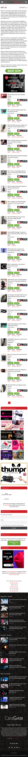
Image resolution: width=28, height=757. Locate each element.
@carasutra (14, 583)
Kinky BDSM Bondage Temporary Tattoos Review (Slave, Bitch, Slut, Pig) (17, 233)
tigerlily (9, 204)
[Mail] (14, 747)
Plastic (21, 182)
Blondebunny (10, 282)
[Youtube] (17, 747)
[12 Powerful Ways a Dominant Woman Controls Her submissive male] (4, 628)
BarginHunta (10, 143)
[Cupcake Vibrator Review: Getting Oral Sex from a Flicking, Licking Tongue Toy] (4, 678)
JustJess (9, 267)
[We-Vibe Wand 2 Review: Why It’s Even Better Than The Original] (4, 685)
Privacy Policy (14, 752)
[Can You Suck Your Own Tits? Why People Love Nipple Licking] (4, 608)
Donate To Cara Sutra (14, 543)
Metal (22, 137)
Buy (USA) (10, 103)
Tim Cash (9, 174)
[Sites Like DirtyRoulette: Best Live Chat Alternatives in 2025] (4, 615)
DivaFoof (9, 388)
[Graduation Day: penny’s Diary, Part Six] (4, 646)
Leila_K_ (9, 128)
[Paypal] (12, 747)
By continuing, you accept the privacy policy (12, 525)
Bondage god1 (10, 342)
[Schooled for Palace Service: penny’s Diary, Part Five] (4, 653)
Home (2, 5)
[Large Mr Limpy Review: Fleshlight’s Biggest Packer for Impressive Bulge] (4, 706)
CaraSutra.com (24, 727)
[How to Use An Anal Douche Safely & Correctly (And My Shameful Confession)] (4, 640)
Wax (18, 106)
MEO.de (14, 106)
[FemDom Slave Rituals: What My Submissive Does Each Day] (4, 660)
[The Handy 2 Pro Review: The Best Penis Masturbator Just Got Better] (4, 699)
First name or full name (6, 514)
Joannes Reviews (11, 113)
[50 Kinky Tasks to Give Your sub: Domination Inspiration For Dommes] (4, 622)
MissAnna (9, 97)
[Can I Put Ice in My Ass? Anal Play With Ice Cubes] (4, 601)
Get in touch (6, 505)
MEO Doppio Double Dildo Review (17, 310)
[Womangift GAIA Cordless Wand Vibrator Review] (4, 692)
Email (2, 520)
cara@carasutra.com (16, 738)
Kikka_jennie (10, 220)
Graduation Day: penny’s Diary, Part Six (18, 645)
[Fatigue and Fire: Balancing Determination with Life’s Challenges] (4, 667)
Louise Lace (10, 311)
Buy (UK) (17, 103)
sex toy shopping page (11, 571)
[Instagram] (9, 747)
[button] (26, 2)
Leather (18, 121)
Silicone (19, 291)
